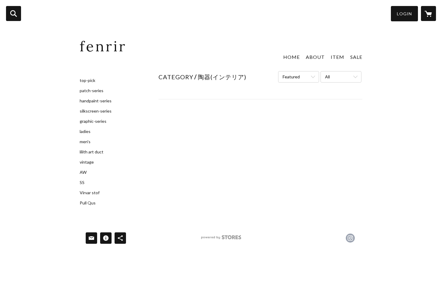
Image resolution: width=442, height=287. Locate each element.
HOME (291, 57)
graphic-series (93, 121)
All (327, 76)
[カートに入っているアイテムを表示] (428, 13)
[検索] (13, 13)
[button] (404, 13)
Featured (291, 76)
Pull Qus (88, 203)
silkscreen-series (96, 111)
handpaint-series (96, 101)
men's (85, 142)
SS (82, 182)
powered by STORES (221, 239)
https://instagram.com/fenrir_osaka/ (350, 238)
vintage (87, 162)
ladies (85, 131)
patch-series (91, 91)
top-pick (87, 80)
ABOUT (315, 57)
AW (83, 172)
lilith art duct (91, 152)
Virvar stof (90, 193)
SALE (356, 57)
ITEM (337, 57)
